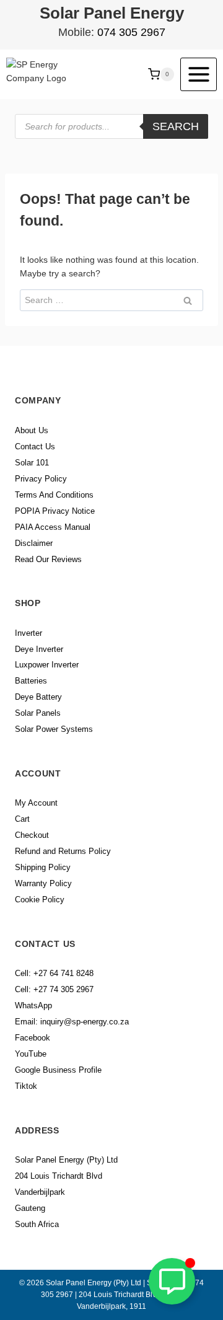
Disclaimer (34, 543)
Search (175, 126)
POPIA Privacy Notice (55, 511)
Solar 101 (32, 462)
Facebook (32, 1037)
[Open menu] (198, 74)
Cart (22, 819)
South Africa (37, 1224)
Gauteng (30, 1208)
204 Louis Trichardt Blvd (58, 1176)
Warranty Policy (43, 883)
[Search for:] (111, 300)
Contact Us (35, 446)
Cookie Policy (39, 899)
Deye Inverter (39, 649)
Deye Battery (38, 697)
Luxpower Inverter (47, 664)
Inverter (28, 633)
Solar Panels (38, 713)
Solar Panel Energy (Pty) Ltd (66, 1159)
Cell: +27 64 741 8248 (54, 973)
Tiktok (26, 1086)
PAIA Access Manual (52, 527)
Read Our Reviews (48, 559)
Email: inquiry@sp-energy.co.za (72, 1021)
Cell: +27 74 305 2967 (54, 989)
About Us (31, 430)
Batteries (31, 680)
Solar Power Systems (54, 729)
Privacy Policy (41, 478)
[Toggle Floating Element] (172, 1281)
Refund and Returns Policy (63, 851)
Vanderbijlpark (40, 1192)
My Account (36, 802)
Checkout (32, 835)
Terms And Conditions (54, 494)
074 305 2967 (131, 32)
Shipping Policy (43, 867)
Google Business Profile (58, 1070)
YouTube (30, 1053)
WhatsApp (33, 1005)
